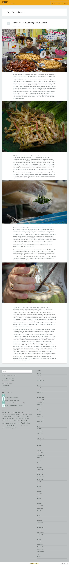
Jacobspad (5, 418)
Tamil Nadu (13, 423)
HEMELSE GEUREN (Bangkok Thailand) (30, 23)
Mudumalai (11, 420)
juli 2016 (39, 537)
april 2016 (39, 541)
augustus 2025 (40, 382)
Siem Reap (4, 423)
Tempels (18, 423)
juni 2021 (39, 462)
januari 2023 (39, 433)
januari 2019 (39, 493)
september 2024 (40, 402)
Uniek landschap (14, 397)
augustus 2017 (40, 508)
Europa (65, 3)
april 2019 (39, 488)
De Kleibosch (5, 388)
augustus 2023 (40, 421)
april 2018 (39, 501)
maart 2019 (39, 491)
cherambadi (9, 414)
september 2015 (40, 551)
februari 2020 (40, 469)
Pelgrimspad (23, 420)
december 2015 (40, 546)
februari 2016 (40, 544)
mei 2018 (39, 498)
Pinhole (29, 420)
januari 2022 (39, 447)
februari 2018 (40, 505)
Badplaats (10, 412)
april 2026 (39, 375)
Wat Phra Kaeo (19, 425)
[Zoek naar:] (17, 371)
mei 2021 (39, 464)
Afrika (53, 3)
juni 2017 (39, 513)
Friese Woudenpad (14, 416)
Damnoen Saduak (22, 414)
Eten (46, 24)
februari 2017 (40, 522)
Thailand (33, 24)
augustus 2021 (40, 457)
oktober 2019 (40, 474)
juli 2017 (39, 510)
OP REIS (5, 2)
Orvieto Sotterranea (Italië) (8, 380)
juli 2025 (39, 385)
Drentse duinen (5, 385)
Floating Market (6, 416)
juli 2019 (39, 481)
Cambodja (21, 412)
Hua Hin (20, 416)
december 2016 (40, 527)
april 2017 (39, 517)
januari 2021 (39, 467)
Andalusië (5, 412)
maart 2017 (39, 520)
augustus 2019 (40, 479)
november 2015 (40, 549)
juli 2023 (39, 423)
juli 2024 (39, 407)
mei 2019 (39, 486)
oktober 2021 (40, 452)
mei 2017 (39, 515)
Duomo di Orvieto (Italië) (7, 383)
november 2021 (40, 450)
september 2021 (40, 455)
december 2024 (40, 397)
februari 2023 (40, 431)
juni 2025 (39, 387)
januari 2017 (39, 525)
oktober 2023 (40, 416)
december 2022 (40, 435)
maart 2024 (39, 414)
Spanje (8, 423)
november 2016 (40, 529)
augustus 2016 (40, 534)
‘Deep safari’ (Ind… (15, 400)
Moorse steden (5, 420)
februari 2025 (40, 392)
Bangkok (29, 24)
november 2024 (40, 399)
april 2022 (39, 443)
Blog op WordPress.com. (34, 563)
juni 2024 (39, 409)
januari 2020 (40, 472)
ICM (23, 416)
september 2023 (40, 419)
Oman (14, 420)
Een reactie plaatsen (23, 26)
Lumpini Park (26, 418)
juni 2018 (39, 496)
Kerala (10, 418)
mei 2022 (39, 440)
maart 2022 (39, 445)
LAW (12, 418)
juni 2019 (39, 484)
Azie (59, 3)
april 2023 (39, 426)
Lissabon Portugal (19, 418)
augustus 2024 (40, 404)
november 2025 (40, 380)
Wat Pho (15, 425)
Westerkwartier (24, 425)
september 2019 (40, 476)
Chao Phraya (4, 414)
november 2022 (40, 438)
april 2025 (39, 390)
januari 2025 (39, 394)
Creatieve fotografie (15, 414)
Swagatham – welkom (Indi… (17, 405)
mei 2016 (39, 539)
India (25, 416)
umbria (6, 425)
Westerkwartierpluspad (9, 428)
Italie (28, 416)
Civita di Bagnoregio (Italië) (8, 378)
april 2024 (39, 411)
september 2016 (40, 532)
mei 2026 (39, 373)
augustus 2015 (40, 554)
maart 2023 (39, 428)
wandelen (10, 425)
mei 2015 (39, 556)
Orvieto (17, 420)
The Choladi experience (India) (17, 402)
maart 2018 (39, 503)
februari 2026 (40, 378)
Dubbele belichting (28, 414)
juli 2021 (39, 460)
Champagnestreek (27, 412)
